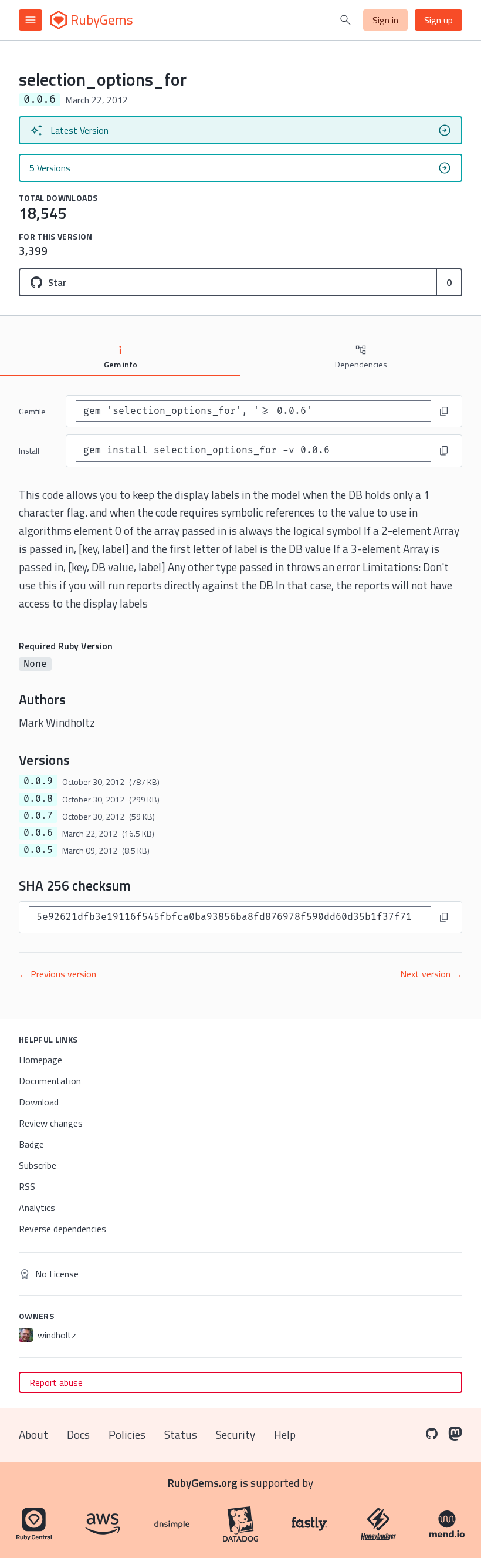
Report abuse (56, 1382)
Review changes (51, 1123)
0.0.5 (38, 850)
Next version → (431, 974)
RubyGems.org (203, 1482)
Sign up (438, 20)
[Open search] (345, 20)
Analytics (37, 1207)
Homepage (40, 1060)
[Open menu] (30, 20)
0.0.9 (38, 781)
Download (39, 1102)
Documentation (50, 1081)
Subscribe (37, 1165)
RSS (27, 1186)
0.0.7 (38, 816)
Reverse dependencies (62, 1229)
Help (285, 1434)
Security (235, 1434)
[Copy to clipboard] (444, 411)
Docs (78, 1434)
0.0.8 (38, 799)
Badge (31, 1144)
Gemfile (32, 411)
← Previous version (57, 974)
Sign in (385, 20)
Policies (127, 1434)
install (29, 450)
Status (180, 1434)
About (33, 1434)
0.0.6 (38, 833)
